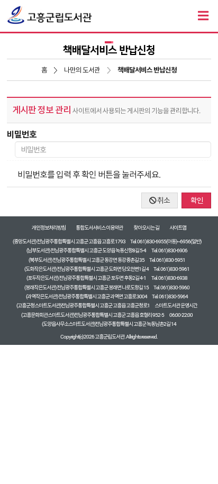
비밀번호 (22, 135)
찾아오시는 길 (146, 228)
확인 (196, 200)
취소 (163, 200)
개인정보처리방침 (49, 228)
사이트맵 (177, 228)
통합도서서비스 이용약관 (99, 228)
